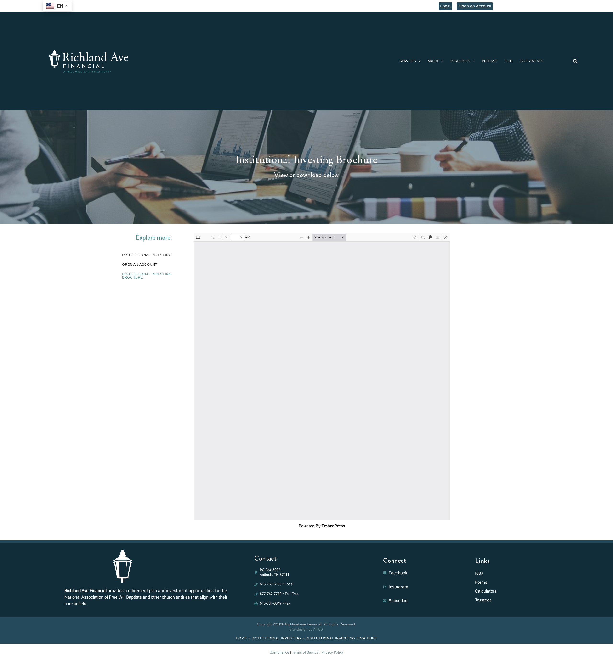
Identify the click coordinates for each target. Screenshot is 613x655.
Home (241, 638)
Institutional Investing (147, 255)
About (433, 61)
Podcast (489, 61)
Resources (460, 61)
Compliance (279, 652)
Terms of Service (305, 652)
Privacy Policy (332, 652)
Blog (508, 61)
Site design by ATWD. (306, 629)
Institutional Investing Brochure (147, 275)
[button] (575, 61)
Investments (531, 61)
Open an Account (140, 264)
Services (408, 61)
